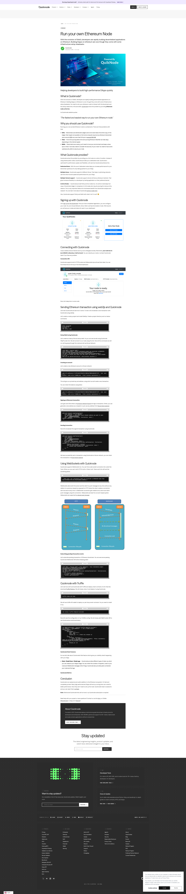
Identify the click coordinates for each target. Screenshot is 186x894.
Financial (65, 843)
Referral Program (130, 846)
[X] (43, 878)
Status (85, 850)
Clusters (44, 843)
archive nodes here (92, 191)
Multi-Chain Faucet (88, 846)
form (99, 698)
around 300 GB (91, 137)
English (8, 892)
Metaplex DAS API (46, 862)
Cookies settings (152, 888)
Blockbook (44, 860)
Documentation (88, 834)
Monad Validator (46, 855)
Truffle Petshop (70, 589)
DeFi (64, 839)
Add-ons (44, 869)
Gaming (65, 848)
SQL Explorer (45, 857)
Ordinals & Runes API (47, 864)
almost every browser (83, 495)
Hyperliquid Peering (46, 848)
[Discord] (46, 878)
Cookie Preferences (130, 855)
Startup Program (130, 850)
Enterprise (65, 832)
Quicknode (68, 48)
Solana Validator (46, 853)
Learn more (120, 2)
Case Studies (129, 834)
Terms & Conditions (109, 843)
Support (86, 848)
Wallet (64, 846)
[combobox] (8, 892)
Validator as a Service (47, 850)
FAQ (127, 848)
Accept (164, 888)
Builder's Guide (87, 839)
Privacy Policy (165, 878)
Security (107, 836)
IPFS (43, 841)
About (127, 832)
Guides (85, 836)
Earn (43, 874)
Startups (65, 834)
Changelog (86, 853)
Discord (78, 700)
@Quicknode (64, 700)
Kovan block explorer (103, 406)
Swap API (44, 867)
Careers (127, 843)
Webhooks (44, 839)
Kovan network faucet (84, 403)
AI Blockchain (66, 836)
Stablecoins (66, 841)
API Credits (86, 841)
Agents (106, 832)
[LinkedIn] (50, 878)
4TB (71, 137)
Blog (62, 23)
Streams (44, 836)
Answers (107, 834)
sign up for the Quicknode (70, 203)
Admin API (86, 832)
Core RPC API (45, 834)
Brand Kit (128, 841)
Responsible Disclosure (110, 839)
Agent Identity (45, 871)
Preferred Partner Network (132, 853)
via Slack (76, 689)
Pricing (43, 832)
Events (127, 839)
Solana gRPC (45, 846)
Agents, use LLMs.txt (140, 817)
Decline (176, 888)
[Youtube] (53, 878)
